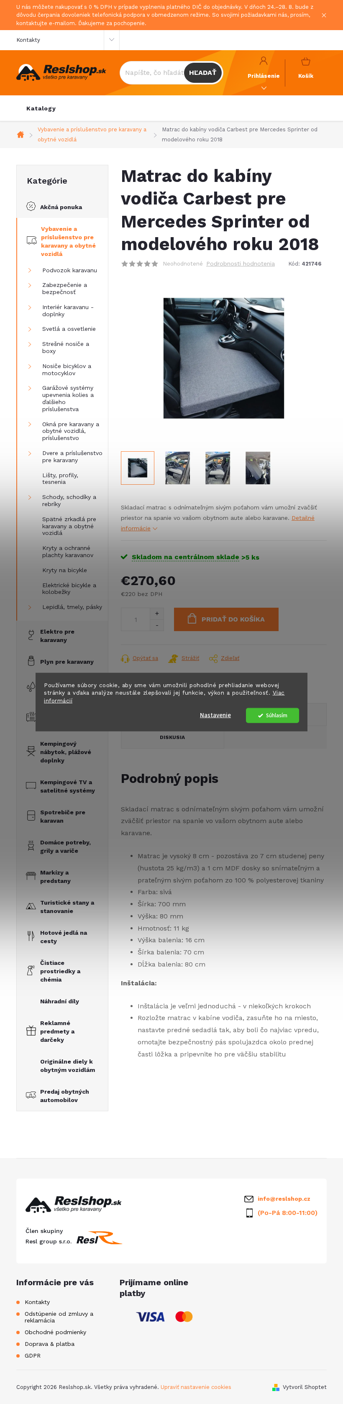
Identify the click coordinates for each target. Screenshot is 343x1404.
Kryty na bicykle (64, 570)
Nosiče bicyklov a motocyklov (66, 369)
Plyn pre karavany (67, 661)
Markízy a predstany (55, 876)
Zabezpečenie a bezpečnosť (64, 288)
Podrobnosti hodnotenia (240, 263)
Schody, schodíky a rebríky (69, 500)
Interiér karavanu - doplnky (68, 310)
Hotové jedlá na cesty (63, 936)
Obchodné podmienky (55, 1332)
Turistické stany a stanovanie (67, 906)
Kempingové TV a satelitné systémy (67, 786)
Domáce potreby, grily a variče (65, 846)
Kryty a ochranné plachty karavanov (67, 551)
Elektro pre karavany (57, 635)
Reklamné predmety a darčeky (57, 1031)
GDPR (33, 1355)
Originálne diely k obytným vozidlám (67, 1065)
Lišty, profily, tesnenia (60, 479)
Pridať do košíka (233, 619)
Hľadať (202, 73)
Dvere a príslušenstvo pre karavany (72, 456)
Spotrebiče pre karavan (62, 816)
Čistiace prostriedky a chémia (60, 971)
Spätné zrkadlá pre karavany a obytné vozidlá (69, 526)
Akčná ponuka (61, 207)
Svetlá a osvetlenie (69, 328)
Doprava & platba (49, 1343)
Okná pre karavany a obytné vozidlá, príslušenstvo (70, 431)
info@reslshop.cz (284, 1198)
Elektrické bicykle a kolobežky (69, 589)
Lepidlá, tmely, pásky (72, 607)
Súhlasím (276, 715)
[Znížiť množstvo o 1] (157, 625)
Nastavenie (215, 715)
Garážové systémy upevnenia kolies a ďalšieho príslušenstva (68, 398)
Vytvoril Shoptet (305, 1387)
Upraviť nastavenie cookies (196, 1387)
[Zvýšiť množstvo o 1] (157, 613)
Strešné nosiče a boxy (65, 347)
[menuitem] (41, 108)
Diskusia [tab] (172, 737)
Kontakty (28, 40)
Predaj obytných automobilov (64, 1095)
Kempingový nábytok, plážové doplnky (65, 752)
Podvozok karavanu (69, 270)
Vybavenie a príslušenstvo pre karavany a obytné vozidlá (68, 241)
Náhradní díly (59, 1001)
